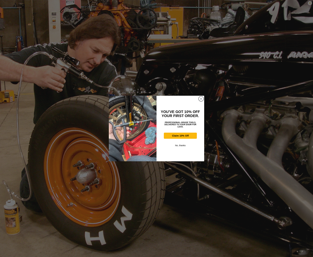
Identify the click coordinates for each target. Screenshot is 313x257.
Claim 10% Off (180, 135)
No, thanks (180, 145)
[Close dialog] (201, 99)
